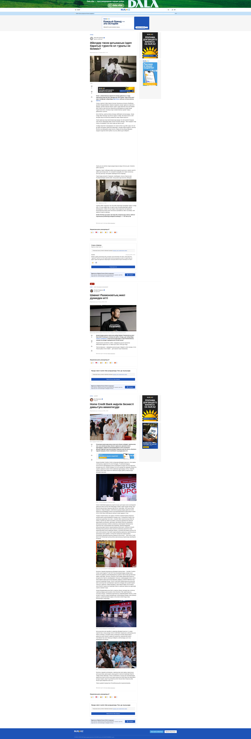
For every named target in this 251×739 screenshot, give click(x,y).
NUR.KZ (98, 100)
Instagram (131, 274)
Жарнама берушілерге (171, 731)
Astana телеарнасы (101, 338)
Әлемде (91, 34)
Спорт (91, 287)
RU (168, 9)
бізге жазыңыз (111, 223)
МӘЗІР (78, 9)
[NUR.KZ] (125, 10)
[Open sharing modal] (91, 97)
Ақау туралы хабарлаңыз (156, 731)
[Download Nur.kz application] (125, 4)
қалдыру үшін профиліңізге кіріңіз (120, 250)
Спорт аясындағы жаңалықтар (101, 287)
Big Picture (116, 99)
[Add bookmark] (92, 101)
